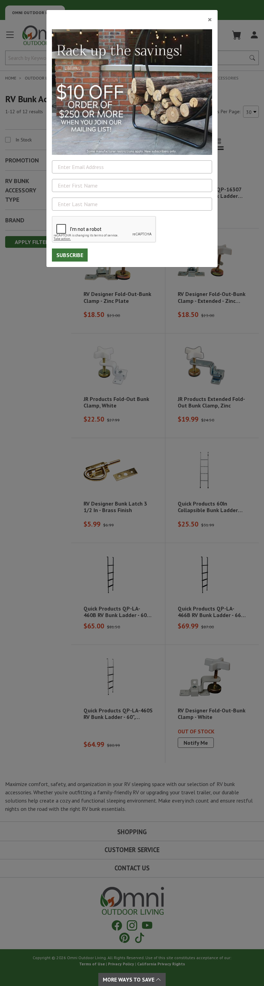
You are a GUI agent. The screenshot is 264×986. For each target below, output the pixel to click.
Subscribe (69, 255)
